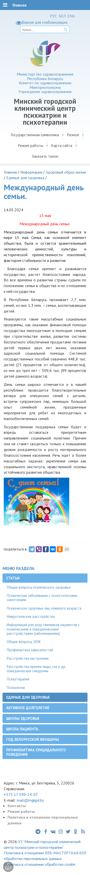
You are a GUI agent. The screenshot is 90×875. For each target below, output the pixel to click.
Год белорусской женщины (32, 739)
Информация (31, 172)
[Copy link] (67, 549)
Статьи (13, 578)
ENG (71, 15)
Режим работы (30, 145)
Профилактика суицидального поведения (36, 752)
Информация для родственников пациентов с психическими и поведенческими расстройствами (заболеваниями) (43, 629)
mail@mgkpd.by (30, 800)
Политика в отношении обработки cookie (39, 864)
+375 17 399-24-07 (21, 794)
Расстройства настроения (27, 658)
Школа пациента (22, 729)
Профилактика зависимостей (30, 650)
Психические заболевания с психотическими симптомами (42, 597)
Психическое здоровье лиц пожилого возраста (44, 608)
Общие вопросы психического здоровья (38, 587)
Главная (10, 172)
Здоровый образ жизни (66, 172)
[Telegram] (32, 549)
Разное (73, 134)
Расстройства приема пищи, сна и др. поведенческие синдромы (36, 668)
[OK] (60, 549)
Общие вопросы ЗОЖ (23, 641)
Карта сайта (61, 145)
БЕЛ (62, 15)
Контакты (17, 805)
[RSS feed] (83, 831)
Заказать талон (45, 156)
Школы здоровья (22, 718)
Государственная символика (35, 134)
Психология (16, 687)
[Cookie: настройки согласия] (8, 867)
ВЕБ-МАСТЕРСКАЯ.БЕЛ (65, 852)
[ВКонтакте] (53, 549)
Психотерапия (18, 679)
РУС (53, 15)
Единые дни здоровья (25, 177)
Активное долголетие (28, 707)
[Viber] (39, 549)
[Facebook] (46, 549)
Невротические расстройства (31, 616)
